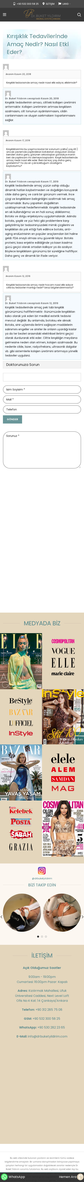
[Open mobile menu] (4, 15)
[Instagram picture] (22, 913)
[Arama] (79, 15)
